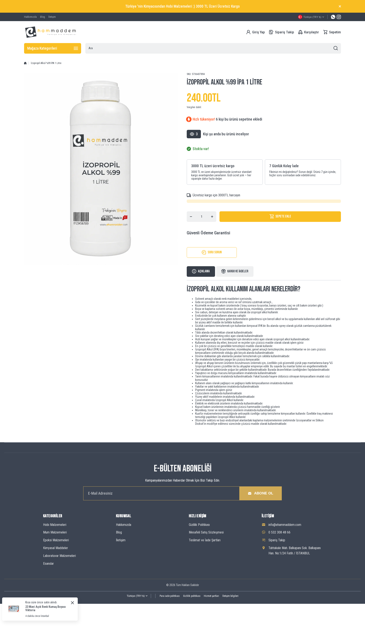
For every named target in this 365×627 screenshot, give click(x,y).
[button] (332, 32)
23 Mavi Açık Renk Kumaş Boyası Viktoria (45, 608)
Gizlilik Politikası (199, 525)
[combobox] (213, 48)
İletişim (120, 540)
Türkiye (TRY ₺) (136, 595)
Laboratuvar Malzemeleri (59, 556)
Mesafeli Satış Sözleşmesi (206, 532)
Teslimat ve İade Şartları (205, 540)
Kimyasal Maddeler (55, 548)
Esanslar (48, 564)
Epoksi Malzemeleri (56, 540)
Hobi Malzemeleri (54, 525)
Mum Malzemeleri (55, 532)
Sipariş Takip (276, 540)
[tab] (234, 271)
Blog (119, 532)
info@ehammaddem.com (284, 525)
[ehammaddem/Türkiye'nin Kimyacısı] (50, 32)
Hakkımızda (123, 525)
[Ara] (335, 48)
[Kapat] (340, 6)
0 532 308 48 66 (279, 532)
